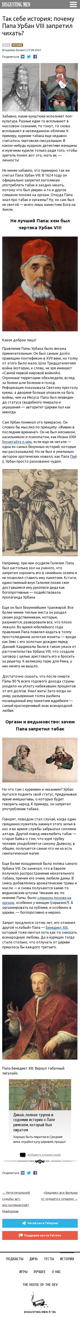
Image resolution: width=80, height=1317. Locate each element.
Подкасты (14, 1259)
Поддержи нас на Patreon (42, 1235)
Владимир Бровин (13, 50)
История (67, 1259)
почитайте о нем (17, 442)
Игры (23, 1271)
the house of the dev (40, 1284)
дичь (6, 45)
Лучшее (40, 1271)
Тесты (49, 1259)
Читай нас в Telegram (42, 1223)
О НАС (56, 1271)
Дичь (33, 1259)
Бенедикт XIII (57, 927)
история (17, 45)
